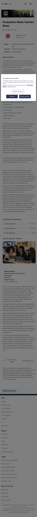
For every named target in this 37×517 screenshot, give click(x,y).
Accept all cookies (25, 96)
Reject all (12, 96)
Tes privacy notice (12, 86)
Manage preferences (18, 91)
